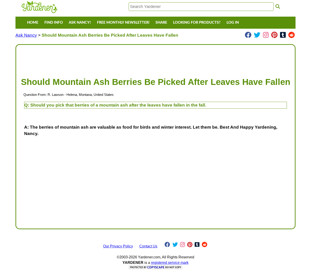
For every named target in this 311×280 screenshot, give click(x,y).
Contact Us (148, 246)
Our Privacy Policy (118, 246)
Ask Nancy (26, 35)
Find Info (53, 22)
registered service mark (170, 263)
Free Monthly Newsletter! (123, 22)
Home (32, 22)
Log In (233, 22)
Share (161, 22)
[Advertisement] (155, 58)
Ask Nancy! (80, 22)
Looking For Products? (196, 22)
